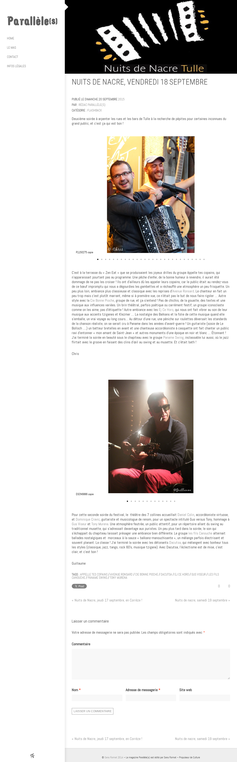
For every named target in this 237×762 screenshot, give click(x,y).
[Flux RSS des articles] (46, 7)
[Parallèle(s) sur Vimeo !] (37, 7)
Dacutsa (175, 542)
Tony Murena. (100, 524)
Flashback (94, 110)
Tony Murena (118, 577)
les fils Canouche (200, 533)
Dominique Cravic (88, 519)
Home (10, 38)
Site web (185, 690)
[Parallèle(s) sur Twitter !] (27, 7)
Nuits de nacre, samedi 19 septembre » (202, 600)
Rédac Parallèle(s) (92, 105)
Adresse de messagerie (143, 690)
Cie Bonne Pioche (102, 300)
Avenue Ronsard (183, 291)
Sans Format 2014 (114, 757)
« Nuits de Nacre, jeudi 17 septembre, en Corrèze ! (107, 600)
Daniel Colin (186, 514)
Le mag (11, 47)
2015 (121, 99)
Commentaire (81, 644)
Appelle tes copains (94, 574)
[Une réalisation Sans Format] (32, 756)
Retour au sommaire (228, 83)
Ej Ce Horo (165, 309)
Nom (76, 690)
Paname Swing (173, 337)
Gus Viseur (79, 524)
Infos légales (16, 66)
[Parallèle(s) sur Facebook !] (18, 7)
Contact (12, 57)
